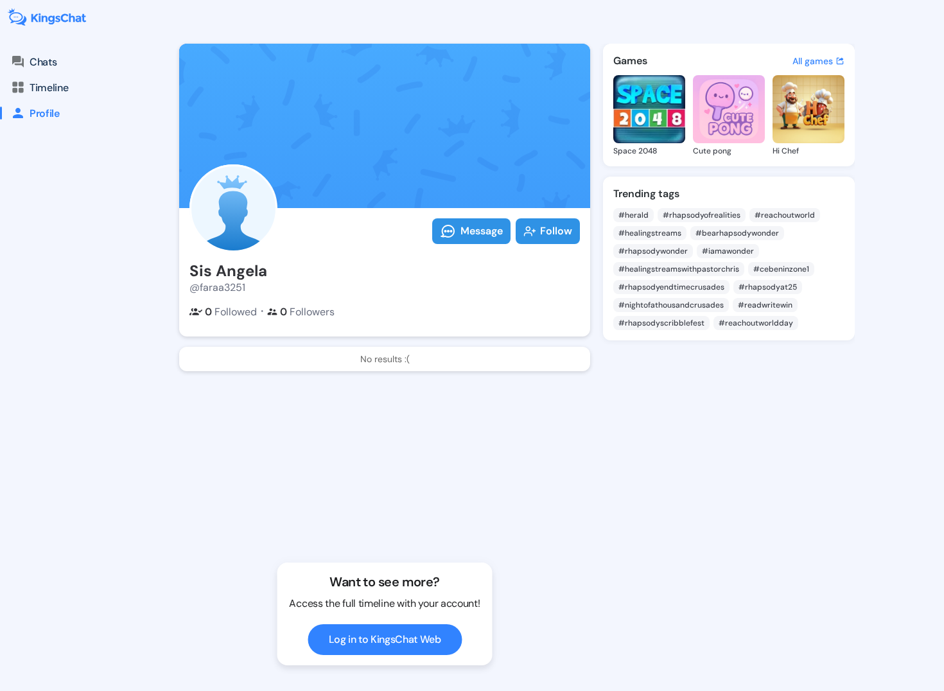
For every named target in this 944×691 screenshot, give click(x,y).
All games (812, 61)
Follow (556, 231)
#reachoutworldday (756, 323)
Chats (43, 62)
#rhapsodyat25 (768, 287)
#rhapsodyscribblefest (661, 323)
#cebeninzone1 (781, 269)
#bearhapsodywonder (737, 233)
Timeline (49, 87)
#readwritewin (765, 305)
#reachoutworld (785, 215)
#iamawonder (728, 251)
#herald (633, 215)
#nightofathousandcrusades (671, 305)
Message (481, 231)
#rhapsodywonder (653, 251)
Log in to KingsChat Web (385, 639)
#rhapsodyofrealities (701, 215)
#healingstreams (649, 233)
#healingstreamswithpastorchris (678, 269)
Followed (231, 312)
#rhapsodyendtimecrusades (671, 287)
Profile (45, 113)
